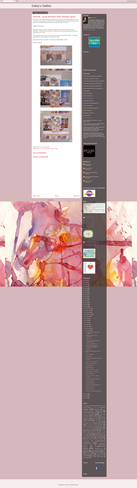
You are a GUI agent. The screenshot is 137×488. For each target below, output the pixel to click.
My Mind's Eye (101, 429)
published (97, 434)
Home (56, 196)
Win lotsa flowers (90, 381)
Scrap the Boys (88, 168)
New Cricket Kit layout (91, 363)
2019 (86, 292)
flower (101, 422)
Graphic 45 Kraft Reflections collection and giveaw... (92, 346)
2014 (86, 302)
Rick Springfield (91, 436)
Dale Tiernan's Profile (99, 465)
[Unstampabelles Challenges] (94, 47)
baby (93, 411)
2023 (86, 284)
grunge (92, 426)
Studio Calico (96, 452)
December (88, 308)
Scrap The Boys (90, 438)
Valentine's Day (99, 455)
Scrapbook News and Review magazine (93, 439)
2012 (86, 306)
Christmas (95, 416)
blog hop (102, 412)
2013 (86, 304)
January (88, 330)
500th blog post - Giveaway (92, 371)
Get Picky (92, 424)
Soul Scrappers (95, 451)
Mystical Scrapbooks (92, 430)
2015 (86, 300)
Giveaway (88, 349)
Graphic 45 (85, 426)
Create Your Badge (99, 466)
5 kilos (84, 405)
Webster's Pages (54, 148)
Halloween (97, 426)
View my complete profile (89, 29)
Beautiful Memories (90, 382)
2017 (86, 296)
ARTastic (96, 409)
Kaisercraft (99, 427)
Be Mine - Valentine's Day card (93, 378)
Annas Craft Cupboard (94, 407)
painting (102, 431)
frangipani (90, 423)
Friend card (88, 356)
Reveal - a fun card (90, 389)
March (87, 326)
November (88, 310)
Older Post (76, 196)
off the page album (94, 431)
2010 (86, 396)
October (88, 312)
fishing (96, 422)
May (87, 322)
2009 (86, 398)
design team (87, 420)
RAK (89, 435)
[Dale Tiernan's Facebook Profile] (96, 469)
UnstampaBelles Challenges (92, 176)
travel (92, 453)
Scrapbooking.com (98, 448)
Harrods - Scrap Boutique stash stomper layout (93, 341)
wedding (101, 456)
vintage (84, 456)
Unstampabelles (88, 455)
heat (103, 426)
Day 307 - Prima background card (93, 391)
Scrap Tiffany (99, 438)
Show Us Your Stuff (100, 449)
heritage (84, 427)
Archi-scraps (88, 164)
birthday (85, 412)
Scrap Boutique (45, 148)
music (95, 429)
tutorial (101, 453)
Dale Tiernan (93, 17)
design (102, 419)
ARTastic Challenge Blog (91, 172)
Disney (96, 420)
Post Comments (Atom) (59, 200)
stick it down (88, 452)
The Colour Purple (90, 387)
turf (97, 453)
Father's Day (91, 422)
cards (101, 414)
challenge (86, 416)
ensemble (85, 422)
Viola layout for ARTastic (91, 343)
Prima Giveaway (89, 354)
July (87, 318)
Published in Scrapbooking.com (93, 384)
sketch (86, 451)
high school (91, 427)
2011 (86, 394)
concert (87, 417)
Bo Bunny (85, 414)
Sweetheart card (89, 365)
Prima (90, 434)
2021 (86, 288)
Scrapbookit (85, 449)
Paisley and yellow (90, 373)
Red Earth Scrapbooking (97, 435)
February (88, 328)
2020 (86, 290)
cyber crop (95, 419)
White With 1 (86, 457)
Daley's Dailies (41, 6)
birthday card (93, 412)
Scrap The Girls (89, 180)
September (89, 314)
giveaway (99, 425)
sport (104, 451)
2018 (86, 294)
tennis (88, 453)
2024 (86, 282)
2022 (86, 286)
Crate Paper (96, 417)
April (87, 324)
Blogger (76, 484)
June (87, 320)
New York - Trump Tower (91, 361)
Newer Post (36, 196)
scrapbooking (86, 441)
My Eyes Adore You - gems (92, 369)
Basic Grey (39, 148)
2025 (86, 280)
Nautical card (89, 338)
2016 (86, 298)
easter (102, 420)
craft (91, 417)
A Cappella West (93, 405)
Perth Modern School (93, 432)
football (84, 423)
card (92, 414)
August (88, 316)
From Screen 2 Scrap (99, 423)
